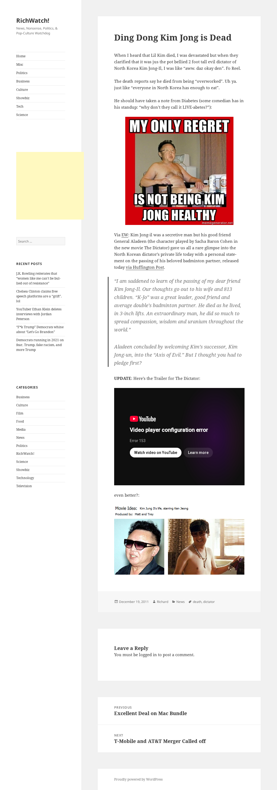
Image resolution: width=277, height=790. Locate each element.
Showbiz (22, 98)
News (20, 437)
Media (21, 429)
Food (20, 421)
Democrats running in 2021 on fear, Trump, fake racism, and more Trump (40, 345)
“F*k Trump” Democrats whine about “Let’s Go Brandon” (40, 329)
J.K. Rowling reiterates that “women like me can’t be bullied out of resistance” (38, 278)
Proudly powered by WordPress (138, 779)
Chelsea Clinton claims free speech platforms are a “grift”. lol (39, 296)
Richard (162, 601)
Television (24, 486)
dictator (209, 601)
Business (22, 81)
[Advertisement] (50, 186)
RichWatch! (32, 20)
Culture (22, 89)
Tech (20, 106)
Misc (19, 64)
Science (22, 114)
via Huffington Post (145, 267)
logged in (148, 654)
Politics (21, 73)
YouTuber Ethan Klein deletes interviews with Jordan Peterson (38, 314)
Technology (25, 478)
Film (19, 413)
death (197, 601)
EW (124, 234)
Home (20, 56)
